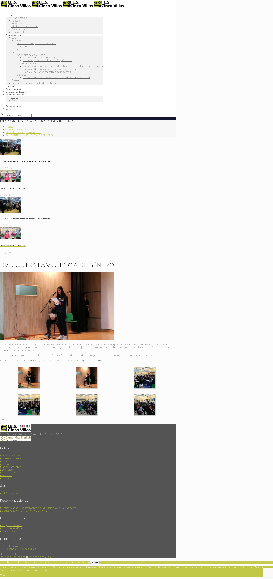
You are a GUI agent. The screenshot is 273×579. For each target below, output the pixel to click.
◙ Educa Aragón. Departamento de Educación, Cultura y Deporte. (38, 508)
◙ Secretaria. (7, 461)
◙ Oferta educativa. (11, 458)
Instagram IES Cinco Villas (21, 546)
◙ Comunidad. (8, 472)
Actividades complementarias (23, 132)
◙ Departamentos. (10, 467)
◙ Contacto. (6, 478)
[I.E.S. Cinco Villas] (62, 7)
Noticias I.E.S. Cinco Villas (20, 129)
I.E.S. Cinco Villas (9, 554)
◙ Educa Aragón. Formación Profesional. (23, 510)
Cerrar (3, 575)
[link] (33, 115)
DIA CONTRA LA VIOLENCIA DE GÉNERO (29, 135)
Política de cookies (39, 557)
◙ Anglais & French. (11, 525)
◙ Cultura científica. (11, 528)
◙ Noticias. (6, 475)
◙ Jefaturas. (6, 469)
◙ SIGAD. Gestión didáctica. (15, 493)
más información (80, 562)
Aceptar (94, 562)
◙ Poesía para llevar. (11, 531)
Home (9, 126)
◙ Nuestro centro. (10, 455)
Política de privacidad (13, 557)
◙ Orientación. (8, 464)
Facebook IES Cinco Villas (21, 549)
